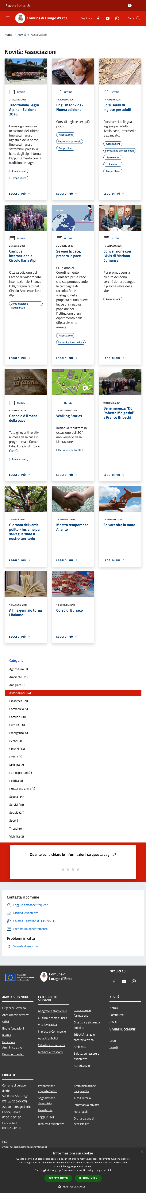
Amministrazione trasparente (85, 1088)
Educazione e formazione (82, 1013)
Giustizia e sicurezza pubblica (87, 1025)
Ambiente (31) (18, 677)
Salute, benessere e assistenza (86, 1056)
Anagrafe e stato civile (52, 1011)
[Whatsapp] (115, 18)
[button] (73, 1186)
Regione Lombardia (18, 5)
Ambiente (80, 1046)
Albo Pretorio (82, 1098)
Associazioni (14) (20, 693)
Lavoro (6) (15, 756)
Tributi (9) (15, 828)
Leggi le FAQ (46, 1117)
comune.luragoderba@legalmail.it (24, 1147)
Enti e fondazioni (13, 1028)
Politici (6, 1035)
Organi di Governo (14, 1008)
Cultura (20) (17, 724)
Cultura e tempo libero (52, 1017)
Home (8, 34)
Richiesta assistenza (51, 1123)
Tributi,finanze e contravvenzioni (84, 1037)
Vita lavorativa (47, 1024)
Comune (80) (17, 717)
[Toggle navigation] (7, 18)
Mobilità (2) (16, 764)
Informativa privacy (86, 1104)
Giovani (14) (17, 748)
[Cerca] (138, 18)
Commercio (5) (18, 709)
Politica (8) (16, 780)
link (109, 1170)
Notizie (21, 92)
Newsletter (45, 1110)
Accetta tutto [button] (58, 1178)
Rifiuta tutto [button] (88, 1178)
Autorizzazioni (83, 1065)
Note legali (81, 1111)
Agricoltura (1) (18, 669)
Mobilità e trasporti (50, 1052)
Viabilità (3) (16, 836)
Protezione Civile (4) (22, 788)
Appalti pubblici (48, 1038)
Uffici (5, 1021)
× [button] (141, 1151)
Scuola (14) (16, 796)
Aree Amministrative (15, 1014)
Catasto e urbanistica (51, 1045)
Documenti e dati (13, 1054)
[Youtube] (106, 18)
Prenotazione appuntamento (47, 1088)
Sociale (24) (16, 812)
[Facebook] (96, 18)
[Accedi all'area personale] (130, 5)
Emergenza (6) (18, 732)
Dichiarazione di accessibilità (84, 1121)
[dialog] (73, 1170)
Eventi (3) (15, 740)
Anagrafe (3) (17, 685)
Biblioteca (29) (18, 701)
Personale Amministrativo (12, 1045)
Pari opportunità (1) (21, 772)
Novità (22, 34)
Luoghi (114, 1040)
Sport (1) (14, 820)
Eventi (114, 1047)
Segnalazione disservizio (46, 1100)
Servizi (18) (16, 804)
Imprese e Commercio (52, 1031)
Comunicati (117, 1014)
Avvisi (113, 1021)
